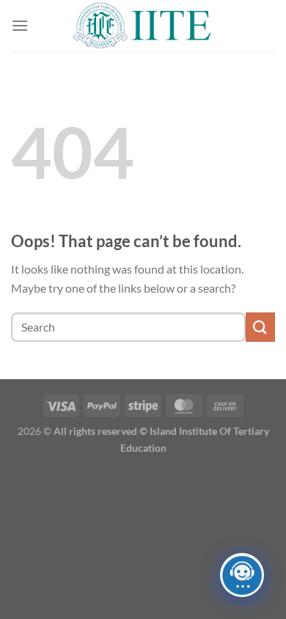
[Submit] (260, 326)
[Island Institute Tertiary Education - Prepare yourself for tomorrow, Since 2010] (143, 25)
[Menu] (20, 25)
